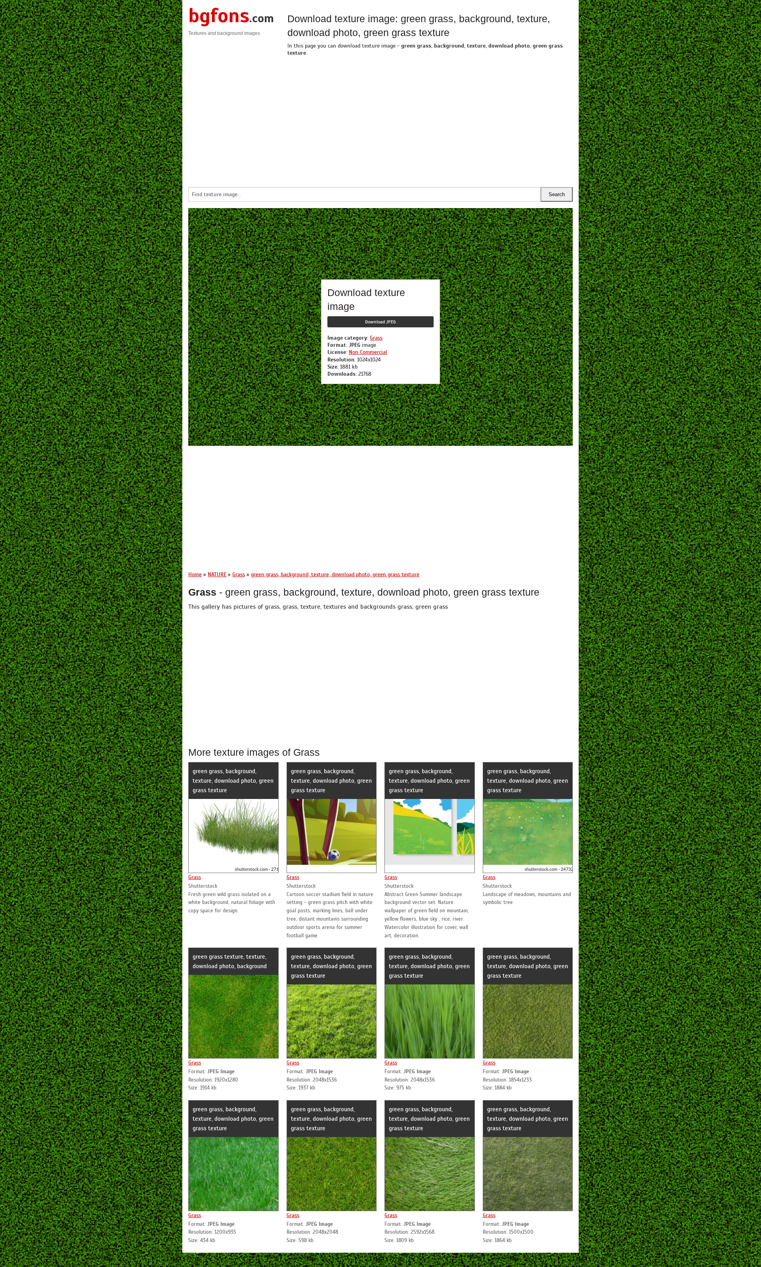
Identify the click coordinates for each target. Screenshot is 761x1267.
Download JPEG (380, 322)
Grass (376, 337)
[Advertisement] (430, 119)
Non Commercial (368, 352)
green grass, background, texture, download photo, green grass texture (233, 781)
